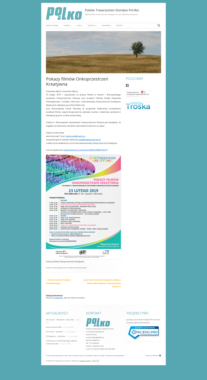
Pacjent (66, 25)
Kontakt (119, 25)
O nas (78, 25)
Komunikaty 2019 (59, 268)
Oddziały (91, 25)
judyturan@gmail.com (75, 136)
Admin (84, 268)
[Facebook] (127, 85)
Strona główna (52, 25)
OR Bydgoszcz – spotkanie (55, 336)
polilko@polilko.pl (97, 337)
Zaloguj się (96, 361)
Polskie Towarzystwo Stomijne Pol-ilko (112, 10)
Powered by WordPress (152, 355)
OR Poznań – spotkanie (54, 332)
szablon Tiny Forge (85, 361)
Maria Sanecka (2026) (53, 327)
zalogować (59, 298)
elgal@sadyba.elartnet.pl (90, 139)
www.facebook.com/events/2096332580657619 (85, 150)
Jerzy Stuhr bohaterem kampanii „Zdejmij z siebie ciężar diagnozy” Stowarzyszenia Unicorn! (102, 283)
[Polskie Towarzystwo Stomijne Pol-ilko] (64, 19)
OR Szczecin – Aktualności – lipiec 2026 (60, 320)
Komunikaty (106, 25)
